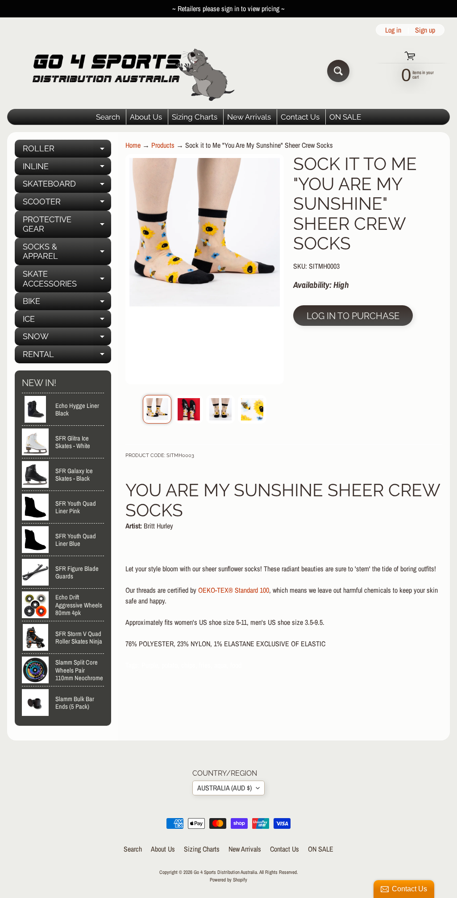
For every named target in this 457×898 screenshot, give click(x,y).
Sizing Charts (194, 116)
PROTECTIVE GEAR (67, 225)
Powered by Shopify (228, 879)
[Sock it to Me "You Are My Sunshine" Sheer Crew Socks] (157, 409)
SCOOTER (67, 204)
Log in (393, 29)
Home (133, 145)
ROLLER (67, 151)
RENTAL (67, 356)
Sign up (425, 29)
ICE (67, 321)
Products (162, 145)
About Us (146, 116)
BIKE (67, 303)
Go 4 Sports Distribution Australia (225, 872)
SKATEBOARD (67, 186)
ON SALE (345, 116)
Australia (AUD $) (224, 788)
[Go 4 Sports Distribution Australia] (126, 71)
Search (108, 116)
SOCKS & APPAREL (67, 252)
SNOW (67, 338)
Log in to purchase (353, 316)
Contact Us (300, 116)
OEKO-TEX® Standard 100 (233, 590)
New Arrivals (249, 116)
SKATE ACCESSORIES (67, 279)
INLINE (67, 168)
